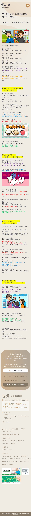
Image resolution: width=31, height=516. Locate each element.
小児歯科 (11, 459)
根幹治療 (16, 456)
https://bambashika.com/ (14, 335)
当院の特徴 (12, 441)
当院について (6, 438)
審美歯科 (4, 461)
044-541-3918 (7, 412)
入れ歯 (27, 459)
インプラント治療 (13, 461)
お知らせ (4, 450)
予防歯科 (4, 459)
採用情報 (23, 429)
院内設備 (13, 443)
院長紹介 (20, 441)
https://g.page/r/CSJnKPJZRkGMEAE (14, 338)
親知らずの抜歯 (19, 459)
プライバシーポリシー (9, 432)
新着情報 (5, 447)
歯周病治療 (23, 456)
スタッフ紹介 (5, 443)
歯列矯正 (4, 464)
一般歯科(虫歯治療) (6, 456)
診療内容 (5, 453)
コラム (10, 450)
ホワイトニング (24, 461)
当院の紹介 (4, 441)
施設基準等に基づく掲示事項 (11, 434)
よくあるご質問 (13, 429)
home (6, 22)
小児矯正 (11, 464)
